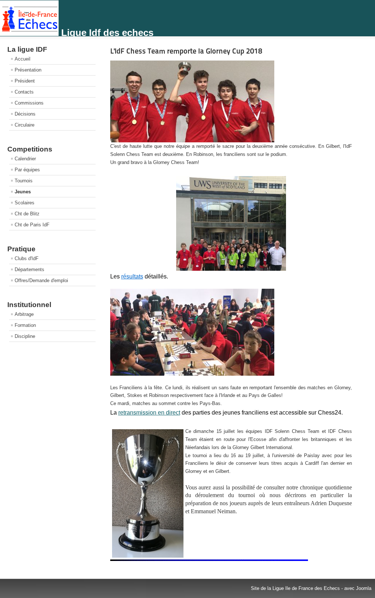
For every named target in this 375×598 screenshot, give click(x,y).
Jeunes (23, 191)
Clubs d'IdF (26, 258)
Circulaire (24, 125)
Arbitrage (24, 314)
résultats (132, 276)
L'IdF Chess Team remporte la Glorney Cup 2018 (186, 51)
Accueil (22, 59)
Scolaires (24, 202)
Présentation (28, 70)
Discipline (25, 336)
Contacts (24, 92)
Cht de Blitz (27, 213)
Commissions (29, 103)
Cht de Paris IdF (32, 224)
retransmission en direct (149, 412)
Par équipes (27, 169)
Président (25, 81)
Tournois (24, 180)
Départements (29, 269)
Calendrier (25, 158)
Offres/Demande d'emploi (41, 280)
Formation (25, 325)
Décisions (25, 114)
